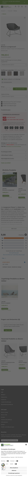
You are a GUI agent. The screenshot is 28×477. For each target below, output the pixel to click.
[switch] (3, 469)
